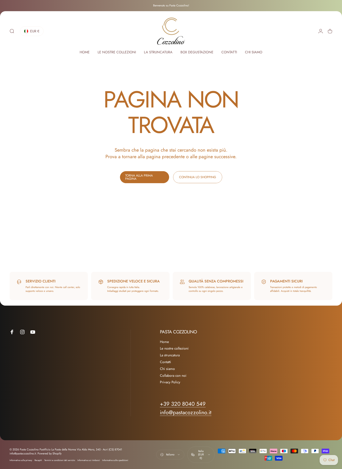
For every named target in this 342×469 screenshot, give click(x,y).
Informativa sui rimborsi (88, 460)
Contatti (165, 362)
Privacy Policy (170, 382)
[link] (185, 412)
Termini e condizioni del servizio (59, 460)
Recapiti (38, 460)
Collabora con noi (173, 376)
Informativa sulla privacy (21, 460)
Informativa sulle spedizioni (115, 460)
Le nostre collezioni (174, 349)
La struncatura (170, 355)
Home (164, 342)
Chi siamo (167, 369)
